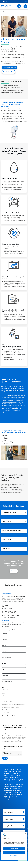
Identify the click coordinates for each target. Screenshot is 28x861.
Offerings (4, 12)
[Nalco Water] (6, 6)
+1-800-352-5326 (10, 613)
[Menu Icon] (25, 6)
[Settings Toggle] (25, 1)
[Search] (19, 6)
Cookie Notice (6, 844)
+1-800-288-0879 (10, 617)
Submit (5, 758)
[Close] (25, 833)
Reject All (14, 852)
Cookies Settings (14, 855)
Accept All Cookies (14, 848)
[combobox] (14, 648)
